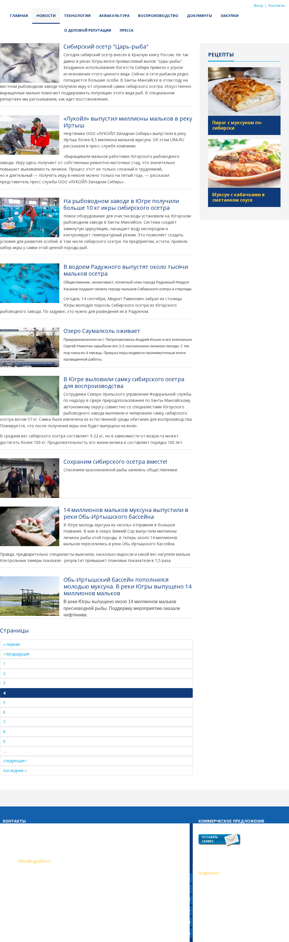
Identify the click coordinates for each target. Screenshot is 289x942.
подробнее (209, 873)
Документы (199, 15)
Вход (258, 5)
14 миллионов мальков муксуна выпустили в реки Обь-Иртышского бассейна (126, 513)
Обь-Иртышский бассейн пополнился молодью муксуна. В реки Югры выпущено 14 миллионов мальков (127, 586)
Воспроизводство (158, 15)
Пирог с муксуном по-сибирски (237, 125)
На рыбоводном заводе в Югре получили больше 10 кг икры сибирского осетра (121, 204)
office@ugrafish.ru (34, 861)
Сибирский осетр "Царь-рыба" (106, 46)
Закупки (229, 15)
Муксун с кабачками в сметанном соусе (238, 197)
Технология (77, 15)
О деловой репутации (87, 30)
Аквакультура (114, 15)
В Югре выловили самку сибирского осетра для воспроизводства (124, 382)
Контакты (277, 5)
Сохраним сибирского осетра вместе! (115, 461)
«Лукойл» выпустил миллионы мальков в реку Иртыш (128, 122)
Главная (19, 15)
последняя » (15, 770)
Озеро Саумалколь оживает (102, 331)
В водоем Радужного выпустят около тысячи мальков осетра (126, 270)
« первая (11, 644)
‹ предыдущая (16, 654)
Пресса (126, 30)
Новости (46, 15)
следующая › (15, 760)
